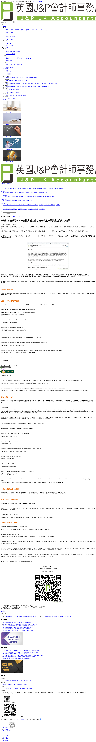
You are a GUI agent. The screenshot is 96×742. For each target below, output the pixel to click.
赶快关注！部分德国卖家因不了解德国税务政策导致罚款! (17, 622)
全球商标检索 (9, 67)
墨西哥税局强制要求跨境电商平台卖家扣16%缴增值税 (16, 628)
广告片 (16, 95)
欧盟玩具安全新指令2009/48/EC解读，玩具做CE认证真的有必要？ (20, 616)
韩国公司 (24, 86)
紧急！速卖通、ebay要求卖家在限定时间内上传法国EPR (17, 658)
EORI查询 (15, 684)
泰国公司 (34, 86)
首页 (4, 24)
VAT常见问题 (29, 688)
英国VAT (8, 30)
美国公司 (8, 86)
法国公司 (8, 83)
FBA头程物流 (4, 199)
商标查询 (20, 684)
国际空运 (13, 89)
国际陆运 (18, 89)
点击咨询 (5, 729)
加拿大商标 (23, 58)
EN (42, 1)
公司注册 (5, 205)
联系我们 (10, 209)
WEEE (11, 77)
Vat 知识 (5, 99)
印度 (17, 192)
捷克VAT (34, 30)
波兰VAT (38, 30)
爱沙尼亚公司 (40, 83)
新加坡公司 (29, 86)
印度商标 (18, 58)
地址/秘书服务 (47, 205)
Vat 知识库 (8, 124)
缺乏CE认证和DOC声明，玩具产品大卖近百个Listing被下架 (56, 616)
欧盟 (4, 192)
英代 (10, 80)
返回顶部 (5, 740)
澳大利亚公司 (45, 86)
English (12, 183)
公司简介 (5, 680)
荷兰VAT (43, 30)
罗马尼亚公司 (47, 83)
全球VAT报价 (9, 32)
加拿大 (20, 192)
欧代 (7, 80)
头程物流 (8, 73)
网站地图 (5, 684)
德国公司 (18, 83)
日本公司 (19, 86)
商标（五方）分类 (10, 64)
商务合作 (15, 209)
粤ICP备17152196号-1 (20, 719)
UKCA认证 (20, 80)
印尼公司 (39, 86)
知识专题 (8, 136)
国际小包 (13, 92)
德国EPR (19, 77)
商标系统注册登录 (10, 54)
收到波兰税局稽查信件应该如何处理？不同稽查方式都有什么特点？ (20, 624)
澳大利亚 (28, 58)
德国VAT (23, 30)
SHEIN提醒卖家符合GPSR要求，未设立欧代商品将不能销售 (18, 627)
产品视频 (24, 95)
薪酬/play (31, 205)
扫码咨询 (5, 727)
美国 (12, 192)
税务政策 (10, 688)
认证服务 (8, 70)
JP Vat (4, 26)
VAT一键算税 (9, 45)
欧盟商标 (8, 51)
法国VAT (13, 30)
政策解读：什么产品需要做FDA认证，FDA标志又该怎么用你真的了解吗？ (22, 650)
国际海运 (8, 89)
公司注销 (58, 205)
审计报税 (41, 205)
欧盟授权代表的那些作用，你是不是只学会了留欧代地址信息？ (19, 656)
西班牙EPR (29, 77)
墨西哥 (24, 192)
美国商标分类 (18, 64)
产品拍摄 (8, 74)
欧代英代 (21, 216)
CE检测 (15, 80)
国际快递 (18, 92)
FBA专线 (8, 92)
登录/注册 (33, 1)
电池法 (15, 77)
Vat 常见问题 (9, 149)
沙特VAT (14, 36)
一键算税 (25, 684)
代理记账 (36, 205)
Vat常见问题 (35, 209)
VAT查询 (10, 684)
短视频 (20, 95)
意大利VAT (28, 30)
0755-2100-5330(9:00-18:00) (7, 731)
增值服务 (5, 68)
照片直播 (13, 98)
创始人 (14, 680)
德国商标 (18, 51)
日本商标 (13, 58)
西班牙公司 (29, 83)
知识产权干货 (9, 161)
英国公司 (13, 83)
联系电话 (5, 738)
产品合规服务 (4, 195)
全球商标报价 (9, 60)
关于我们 (5, 209)
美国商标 (8, 58)
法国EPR (24, 77)
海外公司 (8, 71)
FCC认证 (26, 80)
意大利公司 (23, 83)
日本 (14, 192)
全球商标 (5, 47)
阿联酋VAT (9, 36)
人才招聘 (28, 680)
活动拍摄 (12, 95)
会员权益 (39, 1)
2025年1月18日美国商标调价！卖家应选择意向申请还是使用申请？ (20, 625)
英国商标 (13, 51)
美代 (12, 80)
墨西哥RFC (9, 43)
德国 (9, 192)
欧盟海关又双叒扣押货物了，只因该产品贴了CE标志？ (17, 653)
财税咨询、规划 (17, 205)
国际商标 (3, 191)
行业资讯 (8, 112)
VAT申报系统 (9, 39)
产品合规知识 (22, 688)
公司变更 (53, 205)
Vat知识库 (24, 209)
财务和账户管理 (25, 205)
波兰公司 (34, 83)
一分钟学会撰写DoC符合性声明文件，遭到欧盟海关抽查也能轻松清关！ (21, 652)
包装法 (8, 77)
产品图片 (8, 98)
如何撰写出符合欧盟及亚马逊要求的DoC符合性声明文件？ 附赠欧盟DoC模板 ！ (23, 655)
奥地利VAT (48, 30)
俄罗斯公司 (14, 86)
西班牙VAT (18, 30)
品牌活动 (10, 680)
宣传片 (8, 95)
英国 (7, 192)
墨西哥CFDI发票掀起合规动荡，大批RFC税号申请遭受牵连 (18, 630)
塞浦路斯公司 (54, 83)
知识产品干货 (42, 209)
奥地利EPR (34, 77)
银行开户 (10, 205)
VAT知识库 (15, 688)
